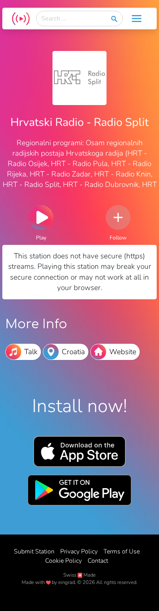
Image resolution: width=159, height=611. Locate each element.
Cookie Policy (63, 561)
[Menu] (136, 18)
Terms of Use (121, 551)
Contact (98, 561)
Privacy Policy (79, 551)
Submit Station (34, 551)
